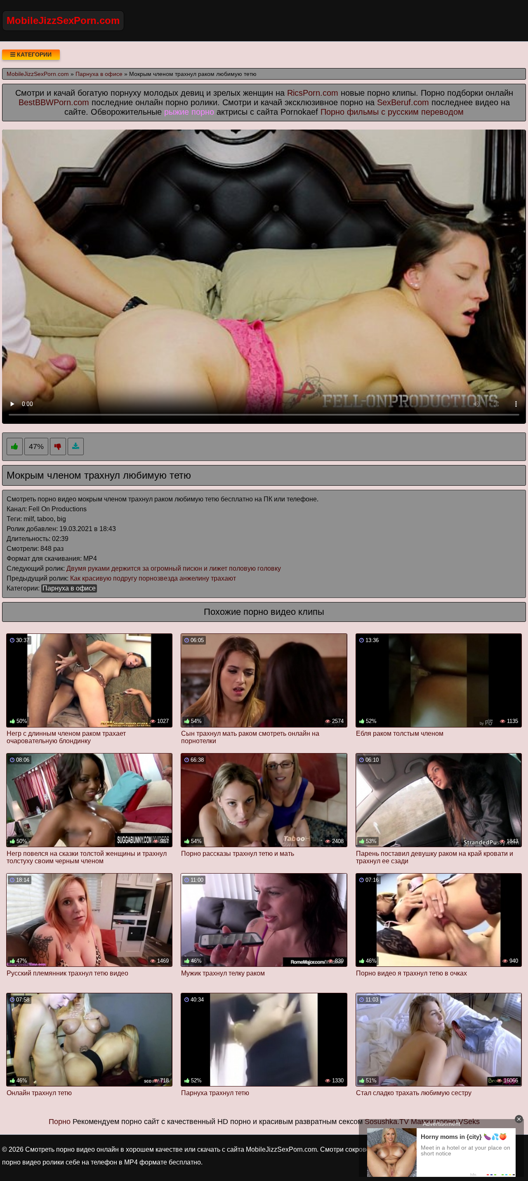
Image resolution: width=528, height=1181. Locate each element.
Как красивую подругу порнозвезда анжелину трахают (153, 578)
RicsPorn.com (312, 92)
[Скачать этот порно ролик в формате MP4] (76, 446)
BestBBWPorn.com (54, 102)
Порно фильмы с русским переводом (392, 111)
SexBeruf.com (403, 102)
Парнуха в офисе (69, 588)
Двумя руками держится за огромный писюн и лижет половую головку (173, 568)
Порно (60, 1121)
